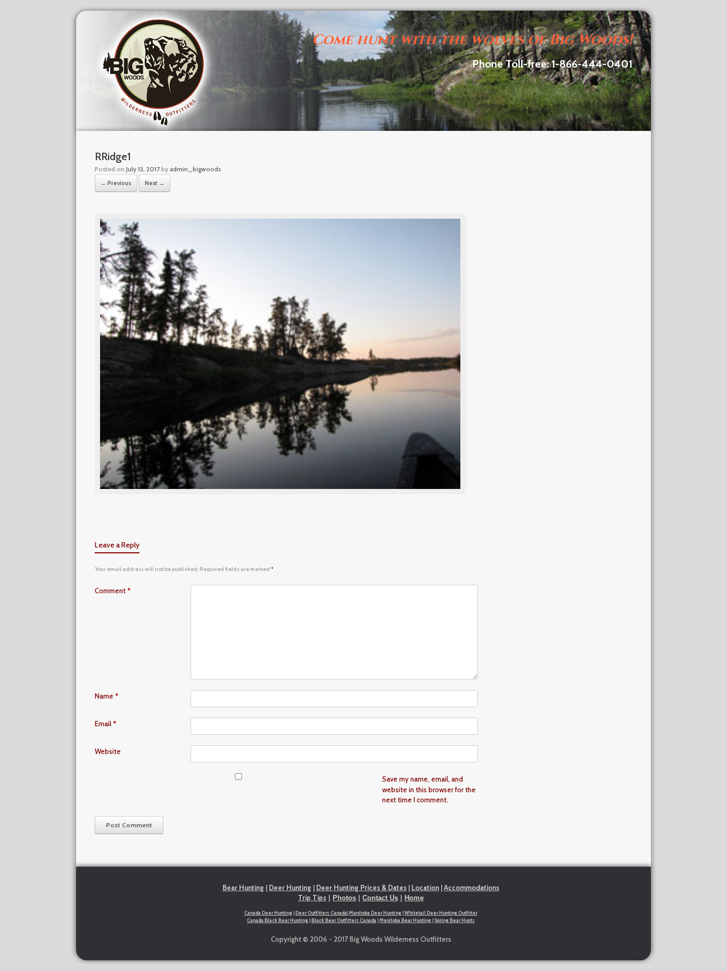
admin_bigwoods (195, 169)
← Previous (116, 183)
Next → (154, 183)
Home (414, 898)
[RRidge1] (280, 491)
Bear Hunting (243, 887)
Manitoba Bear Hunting (405, 920)
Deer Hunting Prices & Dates (361, 887)
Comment (113, 590)
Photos (344, 898)
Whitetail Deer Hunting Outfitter (440, 913)
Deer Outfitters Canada (321, 913)
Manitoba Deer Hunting (375, 913)
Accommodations (471, 887)
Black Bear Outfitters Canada (343, 920)
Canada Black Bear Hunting (277, 920)
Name (107, 696)
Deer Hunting (290, 887)
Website (108, 751)
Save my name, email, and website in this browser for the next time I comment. (429, 789)
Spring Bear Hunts (454, 920)
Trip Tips (312, 897)
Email (106, 723)
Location (425, 887)
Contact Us (380, 898)
